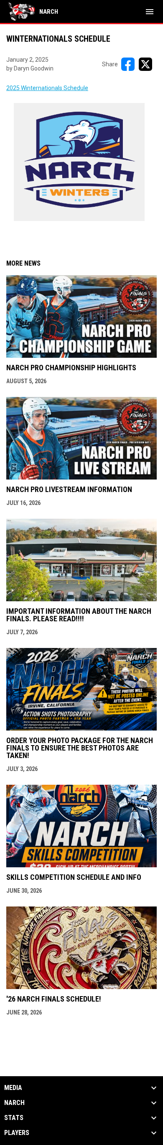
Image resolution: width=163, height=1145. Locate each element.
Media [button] (13, 1088)
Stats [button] (13, 1118)
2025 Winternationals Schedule (47, 88)
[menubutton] (150, 12)
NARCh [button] (14, 1103)
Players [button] (16, 1133)
